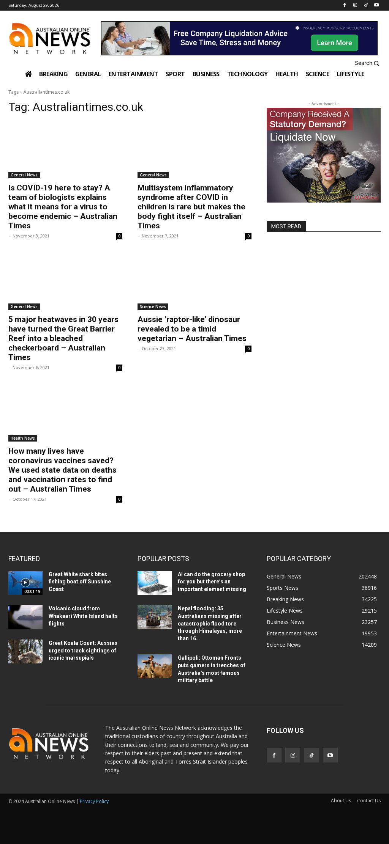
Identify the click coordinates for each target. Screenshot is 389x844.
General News (24, 175)
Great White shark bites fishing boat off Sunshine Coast (80, 581)
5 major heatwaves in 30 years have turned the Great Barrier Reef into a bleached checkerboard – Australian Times (63, 338)
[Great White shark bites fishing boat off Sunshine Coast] (25, 583)
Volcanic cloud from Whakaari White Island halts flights (83, 615)
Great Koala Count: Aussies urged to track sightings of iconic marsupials (83, 650)
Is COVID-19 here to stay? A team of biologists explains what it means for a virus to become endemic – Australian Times (62, 206)
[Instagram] (355, 5)
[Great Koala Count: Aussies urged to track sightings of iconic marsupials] (25, 651)
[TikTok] (365, 5)
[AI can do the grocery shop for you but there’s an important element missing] (155, 583)
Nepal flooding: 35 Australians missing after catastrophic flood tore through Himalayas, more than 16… (210, 623)
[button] (368, 63)
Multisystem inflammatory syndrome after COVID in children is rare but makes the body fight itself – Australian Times (191, 206)
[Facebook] (344, 5)
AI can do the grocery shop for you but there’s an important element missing (212, 581)
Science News (153, 306)
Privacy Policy (94, 801)
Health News (23, 438)
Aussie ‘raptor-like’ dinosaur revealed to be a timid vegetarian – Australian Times (192, 329)
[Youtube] (376, 5)
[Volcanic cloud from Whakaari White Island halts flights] (25, 617)
